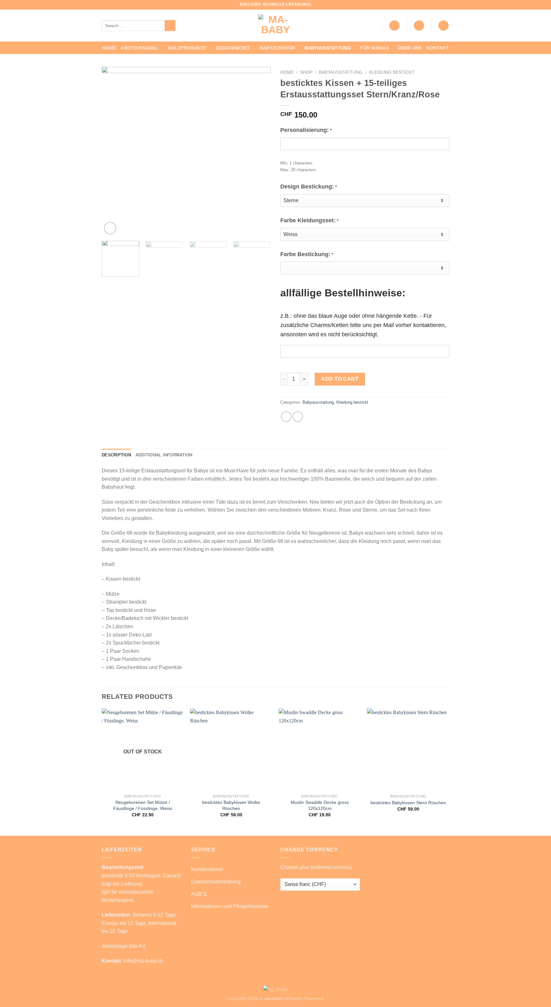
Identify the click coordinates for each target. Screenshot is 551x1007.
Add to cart (339, 379)
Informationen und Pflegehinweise (229, 906)
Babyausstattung (328, 47)
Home (109, 47)
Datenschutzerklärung (216, 881)
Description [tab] (116, 455)
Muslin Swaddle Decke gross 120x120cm (320, 805)
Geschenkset (233, 47)
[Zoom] (110, 228)
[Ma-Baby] (275, 25)
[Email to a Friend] (297, 416)
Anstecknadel (139, 47)
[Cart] (443, 25)
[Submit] (170, 25)
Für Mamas (374, 47)
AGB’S (199, 894)
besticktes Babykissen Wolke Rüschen (231, 805)
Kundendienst (207, 869)
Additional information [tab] (164, 455)
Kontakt (437, 47)
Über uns (410, 47)
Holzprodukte (187, 47)
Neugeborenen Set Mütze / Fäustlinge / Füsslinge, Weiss (142, 805)
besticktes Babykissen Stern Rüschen (408, 802)
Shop (306, 72)
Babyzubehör (277, 47)
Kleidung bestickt (392, 72)
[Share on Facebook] (286, 416)
